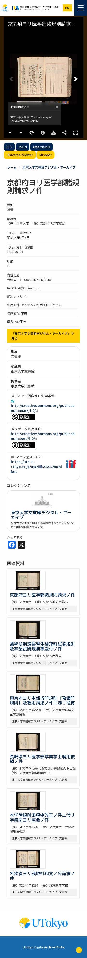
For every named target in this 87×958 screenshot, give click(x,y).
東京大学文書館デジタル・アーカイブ (49, 167)
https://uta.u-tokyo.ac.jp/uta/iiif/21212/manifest (36, 466)
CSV (9, 146)
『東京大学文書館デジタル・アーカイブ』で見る (42, 335)
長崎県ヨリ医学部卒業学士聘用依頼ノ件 (42, 758)
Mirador (45, 154)
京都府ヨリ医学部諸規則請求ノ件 (42, 595)
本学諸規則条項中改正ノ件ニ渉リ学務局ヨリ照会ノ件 (42, 817)
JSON (22, 146)
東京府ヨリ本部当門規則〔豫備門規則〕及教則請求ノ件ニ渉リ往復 (42, 700)
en (67, 8)
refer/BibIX (41, 146)
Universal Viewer (19, 154)
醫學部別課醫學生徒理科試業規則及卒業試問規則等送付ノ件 (42, 646)
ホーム (12, 167)
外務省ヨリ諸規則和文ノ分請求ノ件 (42, 875)
